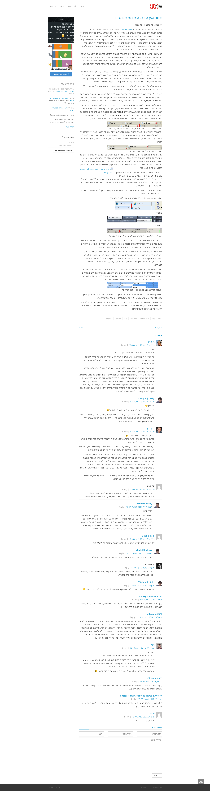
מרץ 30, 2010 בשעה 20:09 (142, 585)
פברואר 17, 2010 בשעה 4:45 (142, 401)
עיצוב (125, 319)
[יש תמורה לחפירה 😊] (61, 30)
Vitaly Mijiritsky (146, 398)
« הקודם (158, 327)
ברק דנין (150, 428)
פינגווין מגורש (148, 535)
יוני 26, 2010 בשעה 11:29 (151, 681)
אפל (159, 319)
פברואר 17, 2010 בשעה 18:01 (139, 507)
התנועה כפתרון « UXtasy (150, 596)
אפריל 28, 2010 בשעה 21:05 (149, 617)
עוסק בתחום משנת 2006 (64, 91)
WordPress (56, 787)
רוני (152, 645)
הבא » (81, 327)
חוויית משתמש (144, 319)
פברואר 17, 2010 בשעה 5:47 (142, 431)
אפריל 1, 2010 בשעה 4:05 (151, 599)
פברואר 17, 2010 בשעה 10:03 (141, 539)
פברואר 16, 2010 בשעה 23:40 (141, 345)
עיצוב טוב (118, 319)
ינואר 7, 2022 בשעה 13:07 (143, 716)
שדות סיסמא (127, 29)
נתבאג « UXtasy (154, 614)
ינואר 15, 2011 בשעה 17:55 (150, 699)
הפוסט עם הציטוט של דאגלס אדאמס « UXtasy (141, 695)
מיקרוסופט (134, 319)
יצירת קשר (70, 127)
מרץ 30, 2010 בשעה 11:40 (142, 567)
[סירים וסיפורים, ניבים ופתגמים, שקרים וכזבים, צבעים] (61, 57)
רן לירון (151, 342)
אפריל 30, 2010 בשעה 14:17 (142, 648)
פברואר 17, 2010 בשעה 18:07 (139, 553)
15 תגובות (138, 25)
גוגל (154, 319)
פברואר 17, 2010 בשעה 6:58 (142, 489)
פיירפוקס (109, 319)
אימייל (71, 142)
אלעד (152, 713)
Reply (123, 345)
